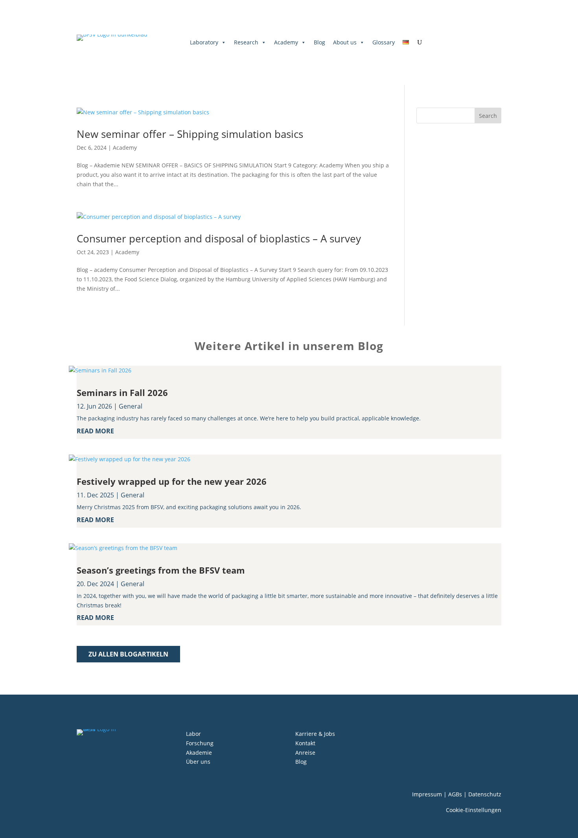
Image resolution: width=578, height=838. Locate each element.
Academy (286, 42)
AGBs (455, 794)
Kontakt (305, 743)
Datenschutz (484, 794)
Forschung (200, 743)
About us (345, 42)
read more (95, 431)
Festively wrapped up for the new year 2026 (172, 481)
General (130, 406)
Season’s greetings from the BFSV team (161, 570)
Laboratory (204, 42)
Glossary (383, 42)
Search (488, 115)
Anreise (305, 752)
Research (246, 42)
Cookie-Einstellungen (473, 810)
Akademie (199, 752)
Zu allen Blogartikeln (128, 654)
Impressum (427, 794)
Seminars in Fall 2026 (122, 392)
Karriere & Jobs (315, 733)
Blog (319, 42)
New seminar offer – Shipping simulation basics (190, 134)
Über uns (198, 761)
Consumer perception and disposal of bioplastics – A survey (219, 238)
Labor (193, 733)
